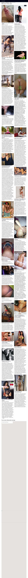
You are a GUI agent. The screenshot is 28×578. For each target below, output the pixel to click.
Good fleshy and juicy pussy (7, 275)
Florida (10, 2)
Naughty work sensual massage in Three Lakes (7, 116)
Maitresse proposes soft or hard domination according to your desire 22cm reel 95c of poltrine (7, 136)
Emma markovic (5, 87)
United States (7, 2)
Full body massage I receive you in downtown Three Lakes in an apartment (7, 219)
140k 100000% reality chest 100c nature (19, 98)
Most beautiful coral (18, 391)
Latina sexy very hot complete (7, 322)
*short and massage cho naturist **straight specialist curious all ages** (19, 316)
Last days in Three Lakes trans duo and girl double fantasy (20, 199)
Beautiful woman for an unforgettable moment (6, 166)
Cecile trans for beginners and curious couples (7, 342)
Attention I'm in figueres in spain (20, 175)
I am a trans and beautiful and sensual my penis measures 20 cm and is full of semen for (20, 60)
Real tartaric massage (18, 138)
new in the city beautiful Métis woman (7, 400)
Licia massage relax (18, 346)
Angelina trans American (6, 361)
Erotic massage (4, 260)
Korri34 (3, 297)
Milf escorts (3, 2)
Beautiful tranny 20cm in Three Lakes (7, 23)
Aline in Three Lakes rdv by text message (20, 239)
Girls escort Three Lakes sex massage (7, 58)
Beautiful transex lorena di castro (19, 270)
